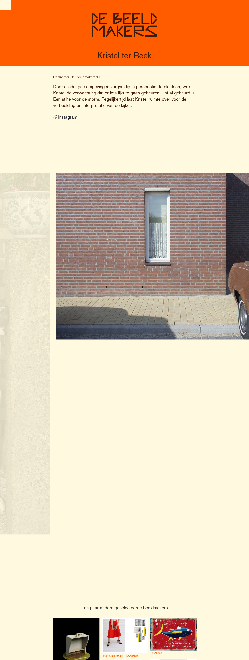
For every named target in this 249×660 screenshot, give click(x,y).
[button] (5, 5)
